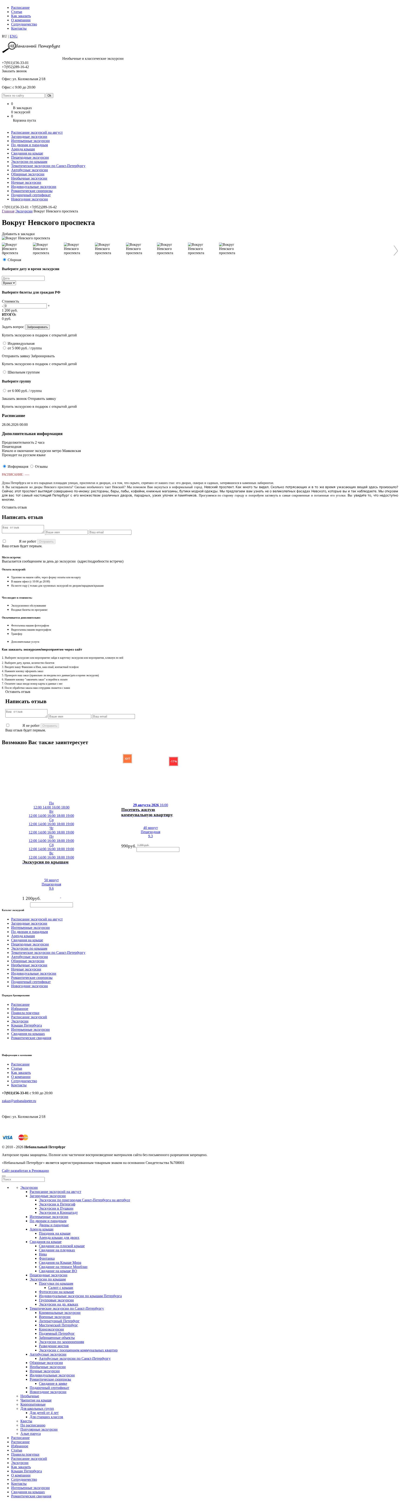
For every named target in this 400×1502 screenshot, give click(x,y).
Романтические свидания (31, 1038)
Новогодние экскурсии (29, 199)
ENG (14, 36)
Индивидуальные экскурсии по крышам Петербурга (80, 1296)
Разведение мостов (54, 1346)
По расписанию (32, 1425)
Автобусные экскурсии (29, 170)
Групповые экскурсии (56, 1300)
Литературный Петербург (59, 1321)
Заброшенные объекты (57, 1338)
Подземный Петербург (57, 1333)
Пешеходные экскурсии (30, 157)
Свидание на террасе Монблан (63, 1267)
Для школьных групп (37, 1408)
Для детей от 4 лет (44, 1413)
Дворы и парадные (54, 1225)
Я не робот (27, 541)
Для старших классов (46, 1417)
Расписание (20, 7)
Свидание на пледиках (57, 1250)
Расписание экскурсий (29, 1017)
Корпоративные (33, 1404)
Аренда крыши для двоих (59, 1238)
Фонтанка (47, 1258)
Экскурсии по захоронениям (61, 1342)
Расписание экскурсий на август (37, 132)
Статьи (16, 12)
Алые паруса (30, 1434)
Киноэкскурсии (51, 1329)
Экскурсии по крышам (29, 162)
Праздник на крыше (55, 1233)
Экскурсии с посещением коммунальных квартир (78, 1350)
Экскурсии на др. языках (58, 1304)
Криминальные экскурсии (60, 1313)
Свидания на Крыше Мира (60, 1263)
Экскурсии (24, 211)
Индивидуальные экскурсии (33, 187)
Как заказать (21, 16)
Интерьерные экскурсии (30, 141)
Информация (18, 466)
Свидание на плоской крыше (62, 1246)
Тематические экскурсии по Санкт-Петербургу (48, 166)
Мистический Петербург (58, 1325)
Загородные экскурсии (29, 137)
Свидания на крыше (27, 153)
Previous (6, 251)
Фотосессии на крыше (56, 1292)
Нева (43, 1254)
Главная (8, 211)
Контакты (19, 28)
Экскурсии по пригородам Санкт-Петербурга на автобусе (84, 1200)
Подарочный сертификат (31, 195)
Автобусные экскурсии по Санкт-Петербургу (75, 1358)
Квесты (26, 1421)
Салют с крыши (60, 1288)
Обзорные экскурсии (27, 174)
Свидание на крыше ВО (58, 1271)
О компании (21, 20)
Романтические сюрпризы (32, 191)
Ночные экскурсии (26, 182)
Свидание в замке (53, 1383)
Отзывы (41, 466)
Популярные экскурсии (39, 1429)
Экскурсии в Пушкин (56, 1208)
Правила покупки (25, 1013)
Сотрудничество (24, 24)
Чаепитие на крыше (36, 1400)
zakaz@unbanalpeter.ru (19, 1101)
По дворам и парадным (29, 145)
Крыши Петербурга (26, 1025)
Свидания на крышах (28, 1034)
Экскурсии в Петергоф (57, 1204)
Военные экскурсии (55, 1317)
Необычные (29, 1396)
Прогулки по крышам (56, 1283)
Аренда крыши (23, 149)
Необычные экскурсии (29, 178)
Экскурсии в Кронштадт (58, 1212)
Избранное (19, 1009)
